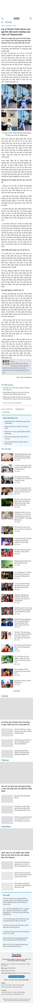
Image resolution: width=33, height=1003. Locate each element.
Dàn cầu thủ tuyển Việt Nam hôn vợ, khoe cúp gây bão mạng (22, 647)
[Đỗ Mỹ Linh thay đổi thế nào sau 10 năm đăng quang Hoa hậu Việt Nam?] (7, 743)
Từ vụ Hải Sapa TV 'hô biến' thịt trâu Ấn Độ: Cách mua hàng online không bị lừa (22, 574)
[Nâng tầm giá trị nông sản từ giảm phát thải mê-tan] (7, 564)
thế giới (13, 436)
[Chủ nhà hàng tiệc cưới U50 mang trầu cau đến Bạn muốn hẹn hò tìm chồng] (7, 541)
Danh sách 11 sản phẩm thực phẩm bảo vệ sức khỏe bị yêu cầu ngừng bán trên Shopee (15, 855)
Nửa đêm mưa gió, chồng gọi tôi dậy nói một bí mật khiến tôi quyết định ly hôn (22, 808)
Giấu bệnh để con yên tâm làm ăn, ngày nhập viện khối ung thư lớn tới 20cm (22, 874)
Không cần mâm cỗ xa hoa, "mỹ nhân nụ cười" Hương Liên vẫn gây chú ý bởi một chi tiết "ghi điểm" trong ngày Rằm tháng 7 (22, 516)
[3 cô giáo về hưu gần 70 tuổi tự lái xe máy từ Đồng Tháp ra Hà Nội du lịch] (7, 468)
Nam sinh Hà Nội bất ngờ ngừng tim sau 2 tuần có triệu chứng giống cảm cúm (22, 864)
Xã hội (5, 696)
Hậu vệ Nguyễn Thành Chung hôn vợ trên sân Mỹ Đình (22, 671)
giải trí (23, 431)
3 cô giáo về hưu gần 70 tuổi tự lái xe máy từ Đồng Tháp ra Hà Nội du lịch (22, 467)
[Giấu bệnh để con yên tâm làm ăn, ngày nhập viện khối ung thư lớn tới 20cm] (7, 876)
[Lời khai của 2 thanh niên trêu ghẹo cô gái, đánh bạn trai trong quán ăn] (16, 709)
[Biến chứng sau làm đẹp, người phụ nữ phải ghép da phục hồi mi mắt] (7, 886)
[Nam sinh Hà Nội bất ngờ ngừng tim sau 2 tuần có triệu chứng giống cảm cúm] (7, 865)
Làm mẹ (12, 361)
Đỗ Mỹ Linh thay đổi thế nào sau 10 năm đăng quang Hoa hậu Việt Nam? (22, 742)
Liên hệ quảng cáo (16, 976)
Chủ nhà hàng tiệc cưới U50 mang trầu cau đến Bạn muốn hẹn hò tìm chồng (22, 540)
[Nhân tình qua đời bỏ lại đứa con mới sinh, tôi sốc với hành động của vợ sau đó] (7, 820)
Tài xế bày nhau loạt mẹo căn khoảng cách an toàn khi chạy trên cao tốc (23, 478)
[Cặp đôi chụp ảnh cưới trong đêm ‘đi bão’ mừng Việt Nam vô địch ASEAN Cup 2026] (7, 611)
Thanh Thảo (25, 53)
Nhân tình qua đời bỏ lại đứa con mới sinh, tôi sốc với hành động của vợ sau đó (23, 819)
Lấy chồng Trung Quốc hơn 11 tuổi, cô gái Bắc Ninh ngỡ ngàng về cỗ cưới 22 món (22, 490)
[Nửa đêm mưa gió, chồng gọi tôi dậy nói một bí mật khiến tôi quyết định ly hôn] (7, 809)
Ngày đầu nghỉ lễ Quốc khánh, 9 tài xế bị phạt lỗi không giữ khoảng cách (21, 752)
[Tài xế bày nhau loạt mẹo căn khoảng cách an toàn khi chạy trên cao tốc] (7, 480)
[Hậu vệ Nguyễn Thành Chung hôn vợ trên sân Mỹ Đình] (7, 672)
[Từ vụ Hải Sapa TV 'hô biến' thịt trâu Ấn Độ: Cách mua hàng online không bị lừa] (7, 575)
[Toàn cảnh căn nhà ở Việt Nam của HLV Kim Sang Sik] (7, 530)
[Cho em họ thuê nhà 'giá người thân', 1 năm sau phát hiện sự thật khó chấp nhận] (16, 773)
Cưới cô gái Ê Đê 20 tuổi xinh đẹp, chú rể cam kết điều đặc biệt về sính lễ (21, 585)
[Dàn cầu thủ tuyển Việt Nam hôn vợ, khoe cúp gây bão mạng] (7, 648)
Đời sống (8, 22)
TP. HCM (3, 990)
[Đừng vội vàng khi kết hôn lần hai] (7, 799)
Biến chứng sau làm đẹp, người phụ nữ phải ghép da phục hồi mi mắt (22, 885)
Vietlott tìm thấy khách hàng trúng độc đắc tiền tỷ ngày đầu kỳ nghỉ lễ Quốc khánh (22, 456)
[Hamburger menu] (2, 19)
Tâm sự (5, 760)
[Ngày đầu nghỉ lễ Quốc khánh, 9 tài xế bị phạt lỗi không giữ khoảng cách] (7, 754)
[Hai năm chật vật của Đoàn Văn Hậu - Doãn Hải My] (7, 553)
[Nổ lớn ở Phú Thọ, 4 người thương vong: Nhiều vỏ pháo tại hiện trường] (7, 732)
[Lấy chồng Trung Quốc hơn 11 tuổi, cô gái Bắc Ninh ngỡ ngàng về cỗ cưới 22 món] (7, 491)
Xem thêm (16, 691)
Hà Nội (3, 983)
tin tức (13, 421)
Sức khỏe (6, 827)
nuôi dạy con (19, 409)
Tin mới (6, 895)
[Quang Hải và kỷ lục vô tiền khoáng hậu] (7, 684)
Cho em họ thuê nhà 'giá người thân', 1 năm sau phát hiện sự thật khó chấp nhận (16, 788)
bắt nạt (29, 190)
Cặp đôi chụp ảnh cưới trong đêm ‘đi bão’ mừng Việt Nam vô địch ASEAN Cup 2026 (23, 609)
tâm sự (26, 442)
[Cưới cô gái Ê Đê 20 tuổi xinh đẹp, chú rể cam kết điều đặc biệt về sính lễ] (7, 587)
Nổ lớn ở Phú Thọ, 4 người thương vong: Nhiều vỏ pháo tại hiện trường (23, 731)
